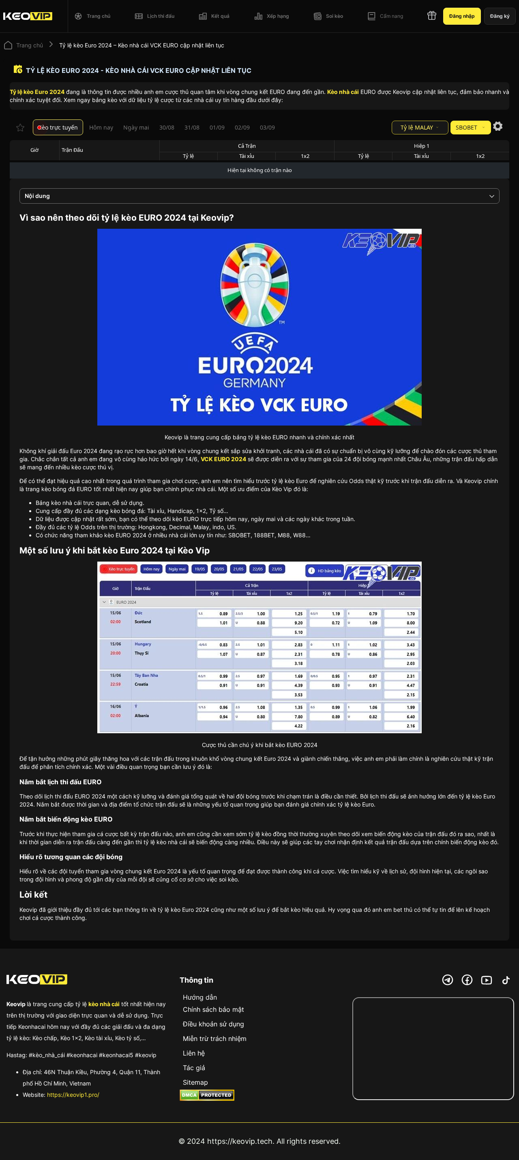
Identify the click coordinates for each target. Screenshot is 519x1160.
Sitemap (195, 1082)
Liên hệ (194, 1053)
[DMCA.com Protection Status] (207, 1096)
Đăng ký (500, 16)
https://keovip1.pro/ (73, 1094)
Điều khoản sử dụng (213, 1024)
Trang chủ (29, 45)
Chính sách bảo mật (213, 1009)
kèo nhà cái (104, 1003)
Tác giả (194, 1068)
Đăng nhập (462, 16)
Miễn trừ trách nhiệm (215, 1038)
